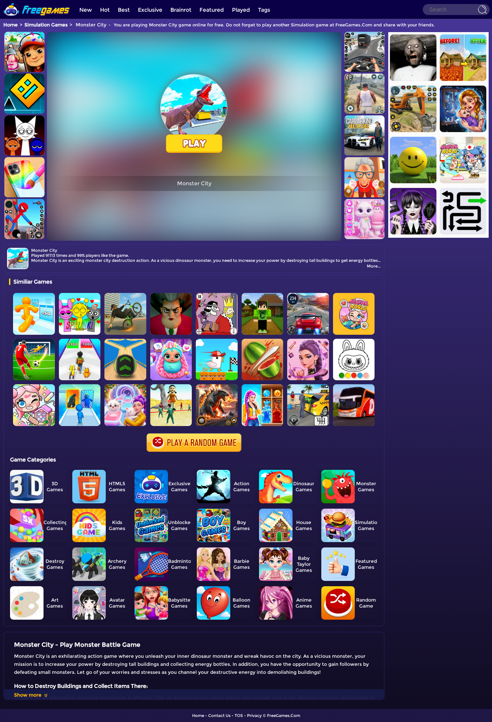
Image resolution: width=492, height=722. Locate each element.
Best (124, 10)
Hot (105, 10)
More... (374, 266)
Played (241, 10)
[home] (37, 2)
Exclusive (150, 10)
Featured (211, 10)
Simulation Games (46, 25)
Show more (28, 695)
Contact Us (219, 715)
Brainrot (180, 10)
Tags (264, 10)
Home (10, 25)
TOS (239, 715)
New (85, 10)
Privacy (254, 715)
